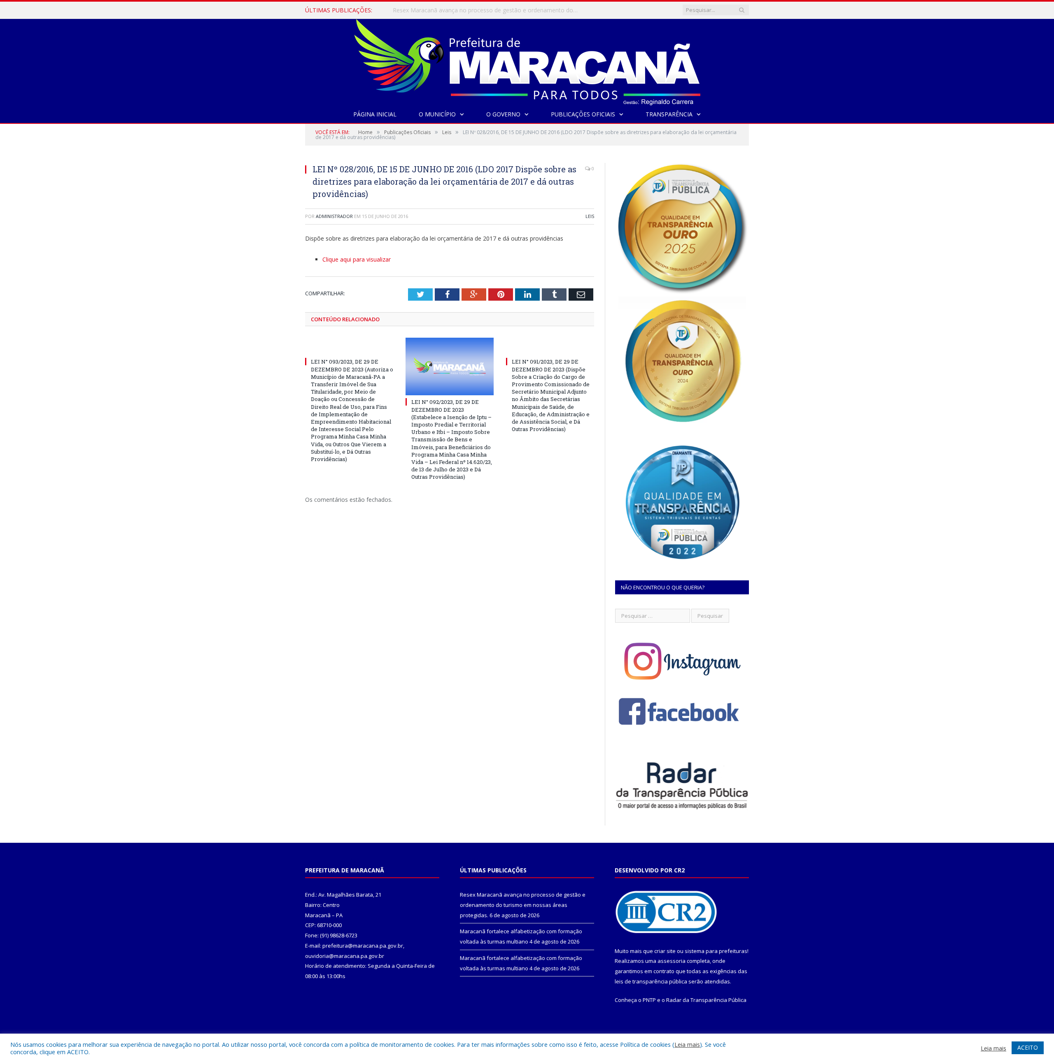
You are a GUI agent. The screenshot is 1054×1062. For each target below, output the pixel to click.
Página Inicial (374, 114)
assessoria (672, 961)
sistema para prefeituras (716, 951)
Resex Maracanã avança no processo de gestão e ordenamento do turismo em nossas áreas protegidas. (522, 904)
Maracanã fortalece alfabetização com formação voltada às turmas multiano (487, 10)
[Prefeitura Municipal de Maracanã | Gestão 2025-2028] (527, 60)
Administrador (334, 216)
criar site (665, 951)
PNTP (649, 1000)
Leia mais (687, 1044)
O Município (437, 114)
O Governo (503, 114)
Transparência (669, 114)
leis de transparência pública (651, 981)
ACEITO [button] (1027, 1047)
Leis (589, 216)
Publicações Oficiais (583, 114)
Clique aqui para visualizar (356, 259)
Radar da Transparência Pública (706, 1000)
